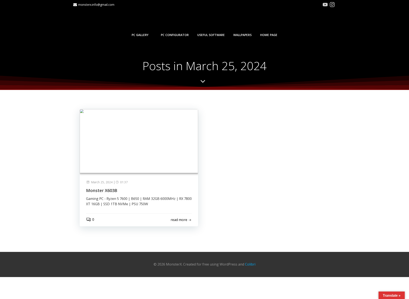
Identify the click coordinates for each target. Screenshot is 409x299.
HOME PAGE (268, 35)
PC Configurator (175, 35)
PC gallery (140, 35)
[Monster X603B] (139, 140)
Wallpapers (242, 35)
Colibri (250, 264)
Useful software (211, 35)
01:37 (124, 182)
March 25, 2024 (101, 182)
